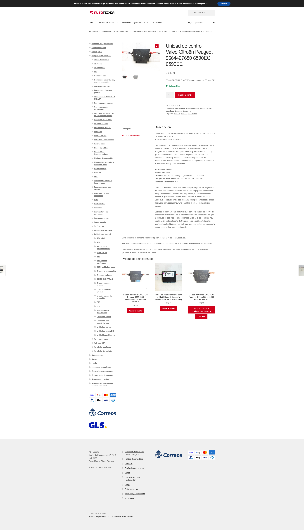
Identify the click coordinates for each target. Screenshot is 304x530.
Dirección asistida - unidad (105, 284)
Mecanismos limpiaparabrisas (101, 153)
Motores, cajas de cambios (102, 375)
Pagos (127, 472)
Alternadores (99, 67)
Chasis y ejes (97, 51)
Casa (91, 22)
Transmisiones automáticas (103, 311)
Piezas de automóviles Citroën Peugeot (134, 453)
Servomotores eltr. (101, 218)
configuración (202, 4)
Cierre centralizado (104, 275)
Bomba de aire (100, 76)
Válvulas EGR (99, 343)
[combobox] (201, 13)
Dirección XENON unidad (104, 290)
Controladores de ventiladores (101, 108)
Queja (127, 484)
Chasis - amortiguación (106, 271)
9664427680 (192, 114)
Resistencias (99, 204)
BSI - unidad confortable (102, 261)
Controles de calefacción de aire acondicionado (104, 114)
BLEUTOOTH (102, 252)
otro (95, 176)
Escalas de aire (100, 135)
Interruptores (99, 144)
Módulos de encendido (103, 158)
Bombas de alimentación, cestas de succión (104, 81)
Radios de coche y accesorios (101, 194)
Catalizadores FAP (99, 47)
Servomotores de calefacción (101, 213)
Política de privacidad (134, 458)
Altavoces (98, 64)
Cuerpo (94, 359)
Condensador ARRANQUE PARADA (104, 97)
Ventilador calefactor (102, 347)
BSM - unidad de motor (106, 267)
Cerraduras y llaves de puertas (103, 91)
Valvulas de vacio (101, 339)
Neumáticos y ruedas (100, 379)
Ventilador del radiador (103, 351)
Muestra (97, 172)
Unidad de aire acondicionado (103, 321)
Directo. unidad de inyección (104, 297)
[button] (157, 46)
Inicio (94, 31)
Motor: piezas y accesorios (102, 371)
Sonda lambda (100, 222)
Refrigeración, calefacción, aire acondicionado (102, 384)
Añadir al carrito (185, 94)
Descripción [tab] (127, 128)
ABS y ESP (101, 238)
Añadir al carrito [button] (135, 311)
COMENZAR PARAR (105, 279)
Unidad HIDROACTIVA (103, 230)
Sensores (98, 208)
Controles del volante (103, 119)
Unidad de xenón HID (105, 331)
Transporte (157, 22)
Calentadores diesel (102, 86)
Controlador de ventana (103, 103)
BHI (95, 72)
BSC (98, 256)
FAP (98, 302)
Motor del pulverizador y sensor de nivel (104, 163)
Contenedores (97, 355)
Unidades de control (124, 31)
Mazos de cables (101, 148)
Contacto (128, 463)
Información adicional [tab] (131, 135)
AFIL (99, 242)
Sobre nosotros (131, 489)
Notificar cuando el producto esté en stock (201, 309)
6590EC (177, 114)
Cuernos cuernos (101, 123)
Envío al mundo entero (134, 468)
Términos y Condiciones (108, 22)
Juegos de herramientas (101, 367)
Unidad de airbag (104, 316)
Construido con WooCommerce (122, 516)
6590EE (184, 114)
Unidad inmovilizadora (106, 335)
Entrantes (98, 131)
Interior (94, 363)
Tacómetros (99, 226)
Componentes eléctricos (106, 31)
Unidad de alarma (104, 327)
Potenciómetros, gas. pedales (102, 188)
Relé (96, 199)
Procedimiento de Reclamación (132, 478)
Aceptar (224, 3)
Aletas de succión (101, 60)
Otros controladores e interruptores (103, 181)
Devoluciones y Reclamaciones (135, 22)
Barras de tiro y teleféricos (102, 43)
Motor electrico (100, 168)
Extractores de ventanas (104, 140)
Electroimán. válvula (102, 127)
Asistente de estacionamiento (145, 31)
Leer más (201, 316)
